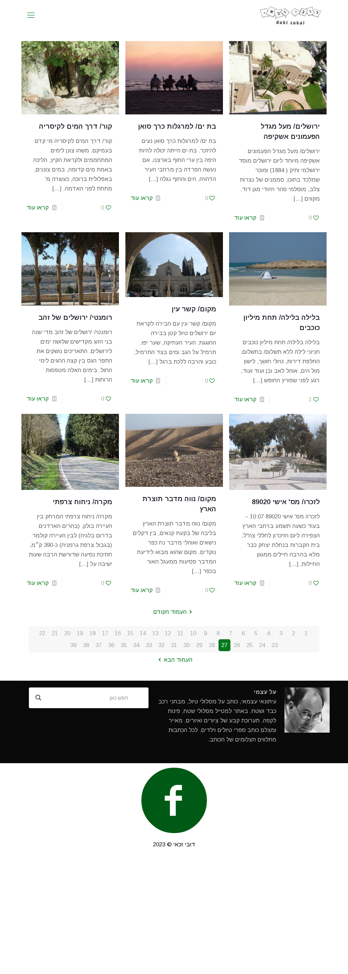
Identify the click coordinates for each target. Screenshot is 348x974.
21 (55, 633)
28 (212, 645)
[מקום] (291, 15)
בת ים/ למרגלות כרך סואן (177, 126)
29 (199, 645)
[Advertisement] (174, 915)
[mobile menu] (31, 15)
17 (105, 633)
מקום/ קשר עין (194, 309)
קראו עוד (245, 218)
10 (193, 633)
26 (237, 645)
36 (111, 645)
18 (92, 633)
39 (73, 645)
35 (124, 645)
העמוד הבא (178, 660)
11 (180, 633)
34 (136, 645)
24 (262, 645)
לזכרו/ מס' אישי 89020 (286, 502)
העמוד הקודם (170, 612)
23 (275, 645)
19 (80, 633)
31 (174, 645)
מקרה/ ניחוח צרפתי (82, 502)
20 (67, 633)
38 (86, 645)
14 (143, 633)
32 (161, 645)
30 (187, 645)
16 (118, 633)
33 (149, 645)
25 (249, 645)
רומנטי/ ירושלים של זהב (75, 317)
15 (130, 633)
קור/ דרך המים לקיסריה (75, 126)
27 (224, 645)
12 (168, 633)
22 (42, 633)
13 (155, 633)
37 (98, 645)
